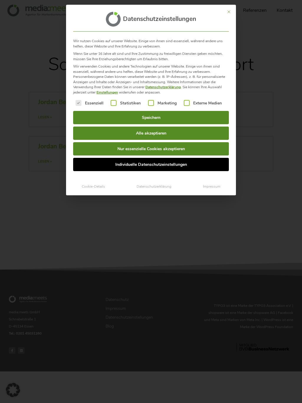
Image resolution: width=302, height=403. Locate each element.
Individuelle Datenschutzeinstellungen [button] (151, 164)
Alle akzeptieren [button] (151, 133)
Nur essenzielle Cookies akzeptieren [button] (151, 149)
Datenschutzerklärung (163, 87)
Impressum (211, 186)
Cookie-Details (93, 186)
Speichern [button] (151, 117)
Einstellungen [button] (107, 92)
